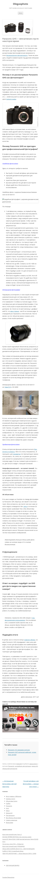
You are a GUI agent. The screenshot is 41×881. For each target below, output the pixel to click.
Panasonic (11, 766)
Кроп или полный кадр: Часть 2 (12, 834)
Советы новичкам (11, 820)
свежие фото (33, 764)
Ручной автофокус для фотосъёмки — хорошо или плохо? (31, 784)
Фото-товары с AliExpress (13, 796)
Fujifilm (8, 803)
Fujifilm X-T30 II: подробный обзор (12, 851)
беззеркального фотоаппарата (16, 55)
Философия (9, 822)
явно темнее (14, 311)
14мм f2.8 (7, 387)
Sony (7, 808)
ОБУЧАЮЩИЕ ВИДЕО (12, 865)
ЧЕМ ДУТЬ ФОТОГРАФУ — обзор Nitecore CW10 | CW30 (19, 853)
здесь (25, 506)
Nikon (8, 811)
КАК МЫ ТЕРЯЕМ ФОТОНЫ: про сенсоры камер (16, 837)
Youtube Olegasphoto (8, 877)
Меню (20, 13)
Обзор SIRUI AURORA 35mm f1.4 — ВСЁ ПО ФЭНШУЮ (18, 849)
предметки (16, 454)
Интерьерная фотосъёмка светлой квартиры (9, 784)
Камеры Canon (10, 799)
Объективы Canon (11, 801)
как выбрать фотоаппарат (23, 766)
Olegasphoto (20, 3)
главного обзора (29, 640)
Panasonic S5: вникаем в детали (19, 750)
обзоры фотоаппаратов (9, 768)
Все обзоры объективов (13, 818)
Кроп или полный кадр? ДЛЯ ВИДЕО (13, 846)
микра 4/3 (35, 766)
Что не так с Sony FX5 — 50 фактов (12, 844)
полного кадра (11, 99)
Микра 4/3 (9, 813)
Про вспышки (10, 815)
